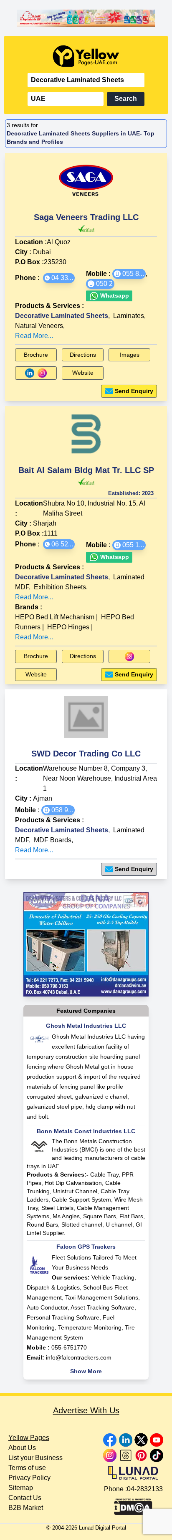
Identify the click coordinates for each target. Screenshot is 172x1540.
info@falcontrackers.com (78, 1357)
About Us (22, 1447)
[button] (59, 278)
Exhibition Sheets (60, 587)
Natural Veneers (39, 325)
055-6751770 (69, 1347)
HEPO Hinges (68, 627)
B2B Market (25, 1507)
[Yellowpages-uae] (86, 56)
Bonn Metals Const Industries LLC (86, 1131)
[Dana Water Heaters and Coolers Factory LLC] (86, 944)
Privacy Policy (29, 1477)
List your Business (35, 1457)
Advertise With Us (86, 1410)
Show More (86, 1371)
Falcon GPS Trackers (86, 1246)
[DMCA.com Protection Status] (133, 1504)
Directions (83, 354)
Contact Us (24, 1497)
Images (129, 354)
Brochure (36, 354)
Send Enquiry (134, 391)
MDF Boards (52, 840)
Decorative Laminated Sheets (61, 315)
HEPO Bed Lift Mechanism (54, 617)
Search (125, 98)
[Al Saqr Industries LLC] (86, 18)
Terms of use (27, 1467)
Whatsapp (114, 295)
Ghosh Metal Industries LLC (86, 1025)
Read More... (34, 335)
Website (83, 372)
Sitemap (20, 1487)
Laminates (128, 315)
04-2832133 (145, 1488)
